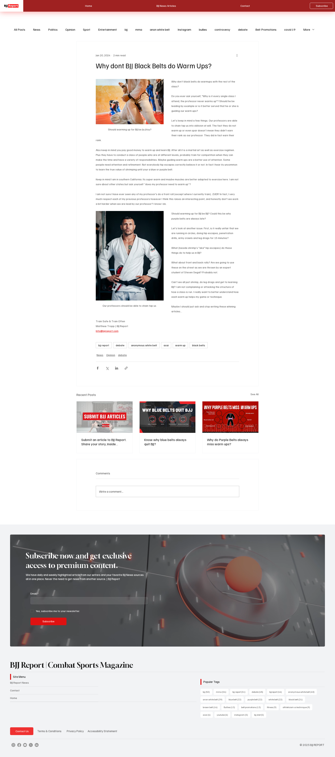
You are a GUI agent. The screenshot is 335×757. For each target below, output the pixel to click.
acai (166, 345)
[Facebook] (19, 745)
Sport (86, 29)
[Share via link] (126, 368)
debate (243, 29)
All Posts (19, 29)
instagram (242, 714)
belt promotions (252, 707)
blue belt (236, 699)
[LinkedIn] (37, 745)
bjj (126, 29)
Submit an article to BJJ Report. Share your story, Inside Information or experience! (103, 442)
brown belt (211, 707)
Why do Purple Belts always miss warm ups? (227, 442)
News (36, 29)
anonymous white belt (144, 345)
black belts (198, 345)
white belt (277, 699)
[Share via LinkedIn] (116, 368)
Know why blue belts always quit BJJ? (165, 442)
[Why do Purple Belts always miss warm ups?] (230, 417)
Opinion (70, 29)
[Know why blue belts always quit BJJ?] (168, 417)
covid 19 (289, 29)
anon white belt (160, 29)
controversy (222, 29)
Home (13, 698)
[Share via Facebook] (97, 368)
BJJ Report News (19, 682)
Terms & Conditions (49, 731)
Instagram (184, 29)
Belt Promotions (265, 29)
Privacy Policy (75, 731)
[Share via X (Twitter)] (107, 368)
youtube (223, 714)
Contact (15, 690)
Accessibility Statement (102, 731)
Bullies (230, 707)
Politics (53, 29)
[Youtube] (25, 745)
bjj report (103, 345)
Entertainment (107, 29)
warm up (180, 345)
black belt (297, 699)
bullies (203, 29)
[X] (31, 745)
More (306, 29)
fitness (273, 707)
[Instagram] (13, 745)
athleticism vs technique (297, 707)
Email (34, 593)
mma (138, 29)
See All (254, 394)
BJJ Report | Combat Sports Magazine (71, 665)
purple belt (256, 699)
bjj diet (260, 714)
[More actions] (237, 55)
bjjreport (276, 691)
